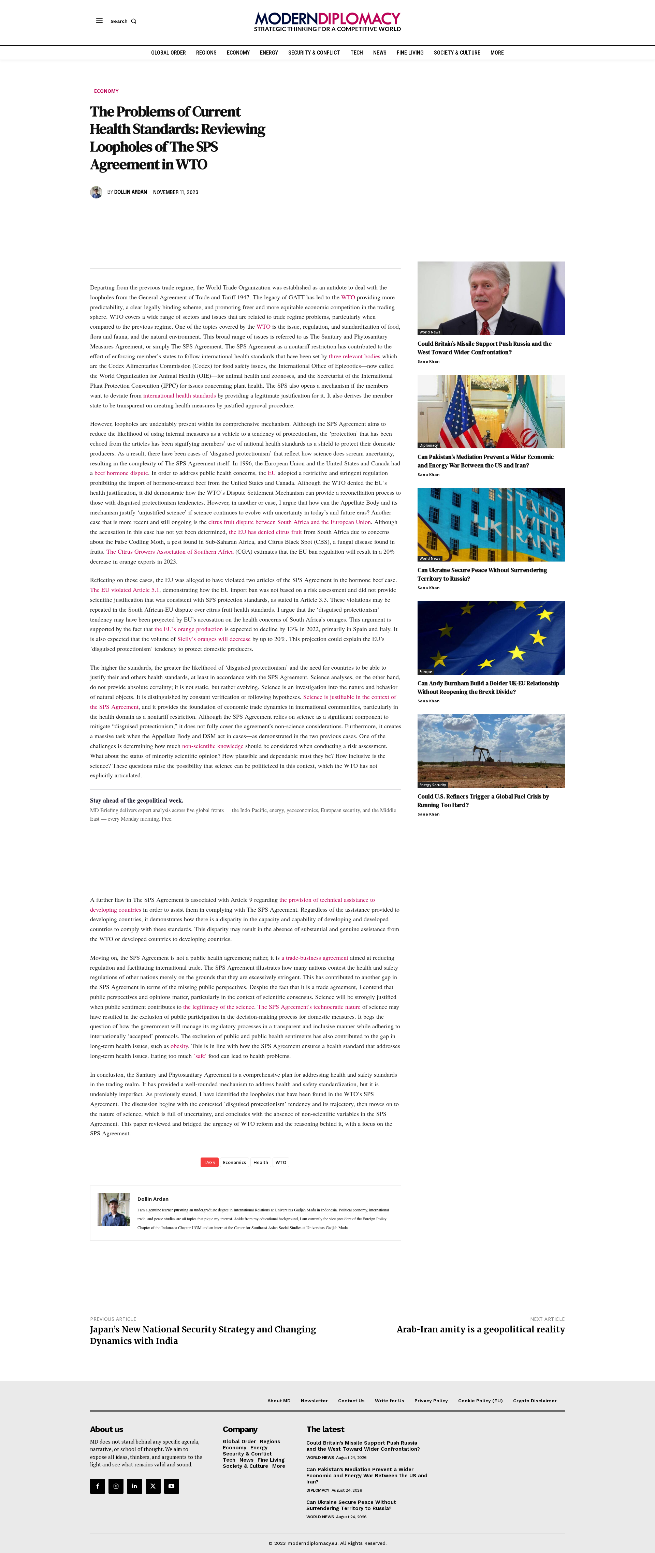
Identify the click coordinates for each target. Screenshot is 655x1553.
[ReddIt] (159, 212)
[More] (191, 212)
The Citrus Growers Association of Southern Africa (170, 551)
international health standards (179, 395)
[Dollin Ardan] (97, 192)
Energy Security (433, 784)
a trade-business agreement (314, 957)
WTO (348, 297)
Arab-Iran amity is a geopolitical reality (481, 1329)
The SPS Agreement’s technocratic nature (309, 1006)
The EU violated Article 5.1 (124, 589)
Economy (106, 91)
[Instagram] (115, 1486)
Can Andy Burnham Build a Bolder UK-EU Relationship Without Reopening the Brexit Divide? (488, 687)
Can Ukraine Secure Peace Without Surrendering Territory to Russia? (351, 1505)
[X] (112, 212)
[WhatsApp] (128, 212)
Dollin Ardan (130, 192)
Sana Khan (429, 361)
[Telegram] (175, 212)
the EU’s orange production (189, 629)
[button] (125, 21)
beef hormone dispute (121, 472)
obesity (179, 1046)
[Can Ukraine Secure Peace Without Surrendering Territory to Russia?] (491, 525)
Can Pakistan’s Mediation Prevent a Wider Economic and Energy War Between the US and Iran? (486, 461)
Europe (426, 671)
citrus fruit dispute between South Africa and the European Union (289, 522)
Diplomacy (429, 445)
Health (260, 1162)
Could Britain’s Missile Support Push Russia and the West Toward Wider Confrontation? (485, 348)
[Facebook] (97, 212)
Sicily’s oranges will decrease (214, 638)
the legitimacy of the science (218, 1006)
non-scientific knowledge (213, 746)
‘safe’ (200, 1055)
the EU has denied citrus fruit (265, 531)
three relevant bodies (354, 356)
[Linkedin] (144, 212)
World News (430, 332)
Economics (234, 1162)
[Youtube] (171, 1486)
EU (272, 472)
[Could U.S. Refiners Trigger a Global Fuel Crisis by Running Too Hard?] (491, 751)
